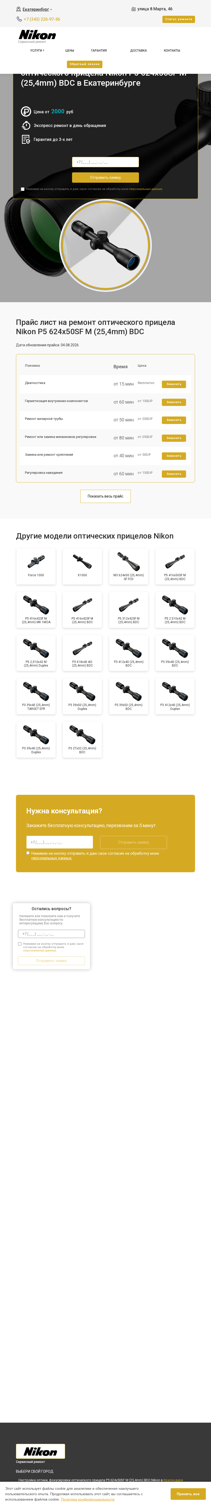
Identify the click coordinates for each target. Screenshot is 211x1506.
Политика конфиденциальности (88, 1499)
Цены (69, 50)
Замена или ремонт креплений (49, 454)
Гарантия (99, 50)
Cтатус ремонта (178, 19)
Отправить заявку (105, 177)
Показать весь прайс (105, 496)
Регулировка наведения (44, 473)
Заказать (174, 384)
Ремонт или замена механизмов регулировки (60, 437)
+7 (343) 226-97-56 (42, 19)
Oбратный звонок (85, 64)
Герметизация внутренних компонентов (56, 401)
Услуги (36, 50)
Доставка (138, 50)
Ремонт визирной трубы (44, 419)
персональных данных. (146, 189)
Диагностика (35, 383)
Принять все (188, 1494)
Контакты (172, 50)
